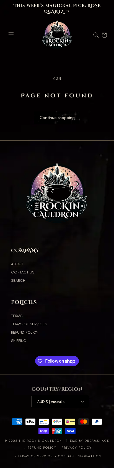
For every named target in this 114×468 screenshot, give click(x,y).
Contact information (79, 456)
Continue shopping (57, 118)
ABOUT (17, 264)
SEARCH (18, 280)
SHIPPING (18, 340)
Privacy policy (77, 448)
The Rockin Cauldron (40, 441)
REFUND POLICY (24, 332)
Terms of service (35, 456)
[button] (11, 35)
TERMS (16, 315)
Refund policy (41, 448)
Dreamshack (97, 441)
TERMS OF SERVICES (29, 324)
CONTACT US (22, 272)
